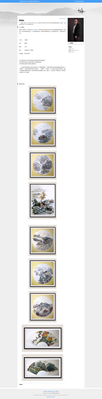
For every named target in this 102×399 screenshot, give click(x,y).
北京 (38, 67)
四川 (34, 29)
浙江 (32, 31)
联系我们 (57, 391)
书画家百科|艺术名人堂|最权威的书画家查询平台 (29, 1)
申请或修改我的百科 (79, 1)
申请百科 (45, 391)
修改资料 (49, 391)
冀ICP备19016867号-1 (51, 396)
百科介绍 (53, 391)
